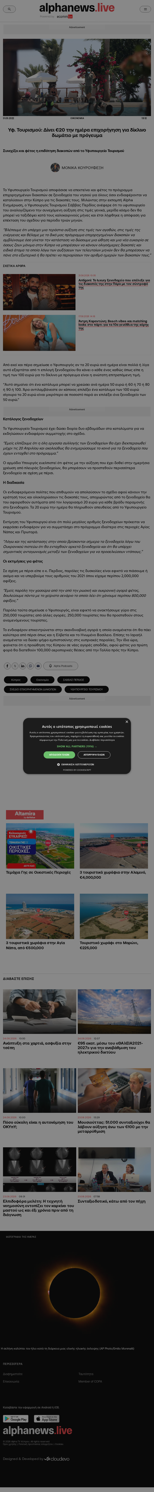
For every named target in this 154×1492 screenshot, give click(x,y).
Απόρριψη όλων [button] (94, 754)
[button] (77, 746)
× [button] (126, 722)
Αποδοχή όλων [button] (59, 754)
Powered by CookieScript (77, 770)
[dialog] (77, 746)
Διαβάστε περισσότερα (102, 740)
